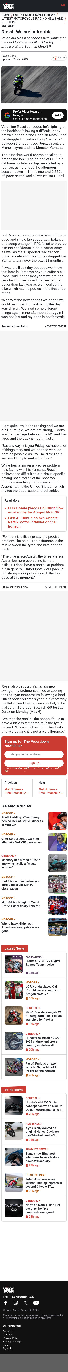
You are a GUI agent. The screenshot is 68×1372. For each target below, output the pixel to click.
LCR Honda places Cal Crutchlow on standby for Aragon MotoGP (43, 990)
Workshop (33, 956)
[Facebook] (6, 1304)
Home (5, 14)
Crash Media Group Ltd (18, 1310)
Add (58, 115)
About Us (8, 1331)
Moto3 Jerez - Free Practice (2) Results (16, 791)
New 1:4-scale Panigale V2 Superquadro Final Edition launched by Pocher (44, 1016)
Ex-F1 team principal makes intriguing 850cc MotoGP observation (20, 885)
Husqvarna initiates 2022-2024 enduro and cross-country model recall (43, 1041)
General (7, 855)
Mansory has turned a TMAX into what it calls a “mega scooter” (20, 863)
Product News (36, 1149)
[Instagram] (16, 1304)
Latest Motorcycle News (34, 14)
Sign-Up (7, 1348)
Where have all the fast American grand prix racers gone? (20, 927)
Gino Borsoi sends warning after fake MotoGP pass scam (21, 840)
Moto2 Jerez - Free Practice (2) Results (50, 791)
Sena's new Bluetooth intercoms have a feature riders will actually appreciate (42, 1157)
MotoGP (7, 25)
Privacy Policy (16, 770)
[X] (26, 1304)
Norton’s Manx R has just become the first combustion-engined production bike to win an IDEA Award (43, 1208)
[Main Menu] (63, 6)
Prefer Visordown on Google (27, 113)
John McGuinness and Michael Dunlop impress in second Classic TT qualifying (44, 1183)
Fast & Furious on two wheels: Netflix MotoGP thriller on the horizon (33, 522)
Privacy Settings (12, 1341)
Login (6, 1345)
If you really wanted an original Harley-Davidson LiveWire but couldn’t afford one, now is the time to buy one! (44, 1131)
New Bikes (33, 1123)
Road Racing (35, 1175)
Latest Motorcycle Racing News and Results (32, 20)
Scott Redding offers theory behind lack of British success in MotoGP (22, 821)
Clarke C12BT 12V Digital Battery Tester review (43, 962)
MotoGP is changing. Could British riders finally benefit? (20, 904)
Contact (7, 1334)
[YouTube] (37, 1304)
